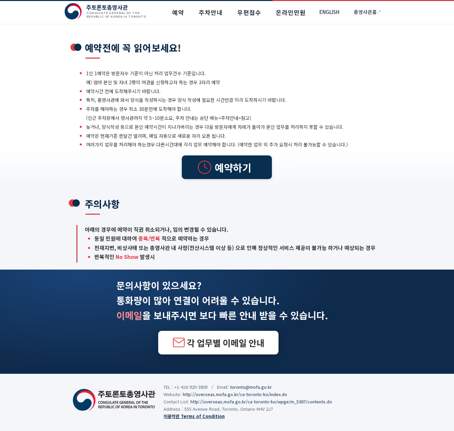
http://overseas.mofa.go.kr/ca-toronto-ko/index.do (235, 394)
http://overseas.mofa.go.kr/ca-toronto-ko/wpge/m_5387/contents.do (261, 401)
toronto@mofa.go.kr (251, 387)
